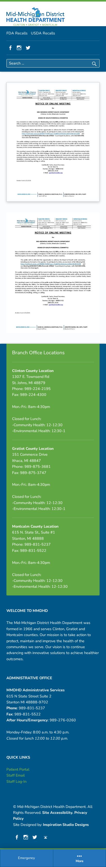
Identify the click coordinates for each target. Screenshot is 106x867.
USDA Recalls (43, 33)
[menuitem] (26, 858)
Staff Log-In (16, 781)
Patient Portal (17, 769)
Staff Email (15, 775)
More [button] (79, 861)
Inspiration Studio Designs (66, 824)
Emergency (26, 858)
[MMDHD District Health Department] (35, 16)
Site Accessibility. (57, 812)
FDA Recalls (17, 33)
